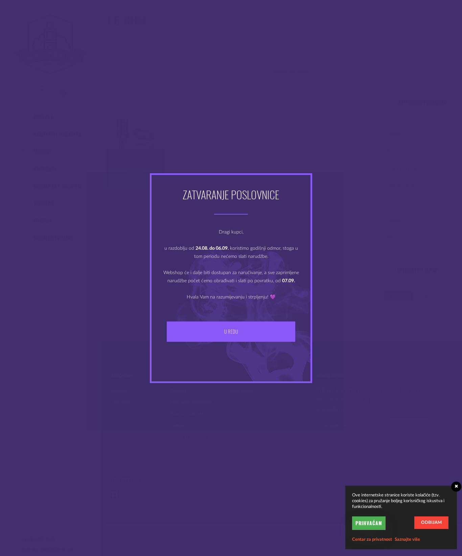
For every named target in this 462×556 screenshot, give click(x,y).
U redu (231, 331)
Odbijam (431, 522)
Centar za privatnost (372, 539)
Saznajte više (407, 539)
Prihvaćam (368, 523)
